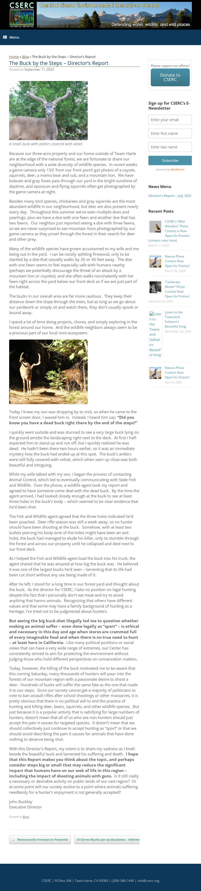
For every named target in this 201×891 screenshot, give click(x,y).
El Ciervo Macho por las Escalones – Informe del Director (120, 839)
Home (14, 56)
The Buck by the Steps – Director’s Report (58, 63)
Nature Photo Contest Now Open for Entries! (177, 261)
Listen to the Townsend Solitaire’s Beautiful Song (175, 319)
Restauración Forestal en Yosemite (40, 839)
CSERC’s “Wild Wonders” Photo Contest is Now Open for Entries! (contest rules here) (168, 231)
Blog (25, 56)
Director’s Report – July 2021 (170, 195)
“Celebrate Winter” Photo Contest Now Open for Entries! (177, 289)
